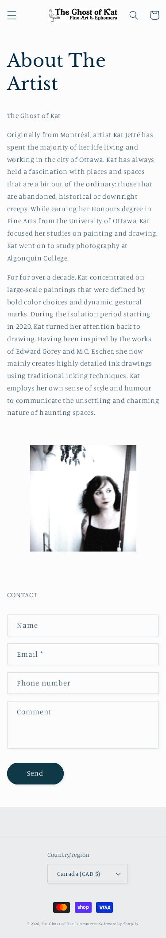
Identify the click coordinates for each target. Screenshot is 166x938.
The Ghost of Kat (57, 923)
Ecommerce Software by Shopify (107, 923)
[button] (11, 15)
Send (35, 773)
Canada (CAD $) (78, 873)
